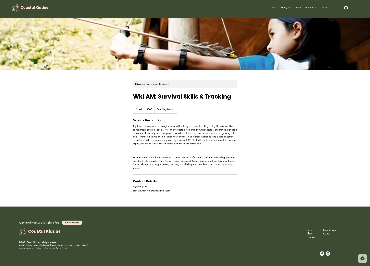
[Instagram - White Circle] (328, 253)
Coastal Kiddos (34, 7)
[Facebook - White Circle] (322, 253)
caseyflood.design (42, 245)
